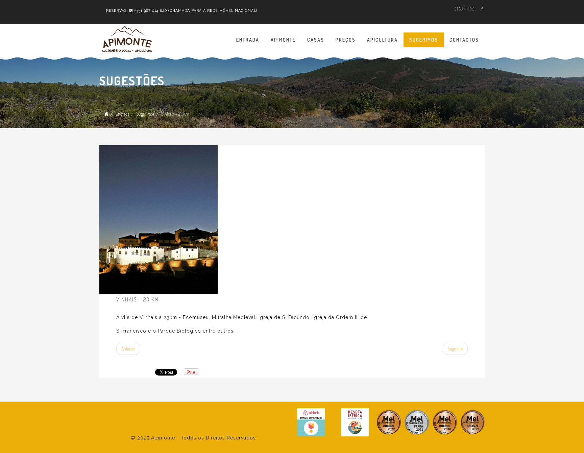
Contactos (464, 40)
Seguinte (455, 349)
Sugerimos (423, 40)
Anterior (128, 349)
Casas (315, 40)
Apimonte (283, 40)
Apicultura (382, 40)
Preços (346, 40)
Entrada (247, 40)
